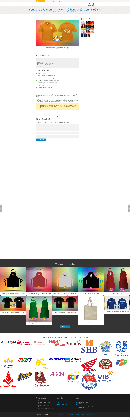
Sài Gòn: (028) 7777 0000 (83, 402)
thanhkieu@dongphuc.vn (83, 404)
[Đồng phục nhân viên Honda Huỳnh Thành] (89, 364)
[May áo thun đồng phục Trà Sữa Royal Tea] (88, 31)
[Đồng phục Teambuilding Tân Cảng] (89, 380)
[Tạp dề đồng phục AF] (117, 281)
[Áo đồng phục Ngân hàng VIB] (105, 376)
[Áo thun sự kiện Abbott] (73, 360)
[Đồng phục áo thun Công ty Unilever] (122, 349)
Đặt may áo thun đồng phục (64, 402)
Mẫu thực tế (77, 414)
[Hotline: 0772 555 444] (77, 403)
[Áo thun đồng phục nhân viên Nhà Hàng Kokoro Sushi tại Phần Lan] (65, 305)
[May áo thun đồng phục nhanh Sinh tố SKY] (92, 31)
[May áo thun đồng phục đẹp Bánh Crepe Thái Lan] (88, 35)
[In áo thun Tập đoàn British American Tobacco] (8, 363)
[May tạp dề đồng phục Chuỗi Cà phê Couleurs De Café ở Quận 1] (13, 281)
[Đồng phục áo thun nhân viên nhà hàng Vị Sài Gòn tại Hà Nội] (57, 33)
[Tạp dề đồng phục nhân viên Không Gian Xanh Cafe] (39, 310)
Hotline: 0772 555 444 (82, 403)
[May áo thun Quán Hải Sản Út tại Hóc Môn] (92, 23)
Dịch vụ (82, 414)
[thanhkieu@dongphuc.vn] (77, 404)
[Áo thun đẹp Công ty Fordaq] (83, 27)
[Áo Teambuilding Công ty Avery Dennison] (24, 342)
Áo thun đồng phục (61, 11)
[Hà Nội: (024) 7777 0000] (77, 400)
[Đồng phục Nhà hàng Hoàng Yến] (41, 342)
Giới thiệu (66, 414)
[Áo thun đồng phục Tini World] (105, 348)
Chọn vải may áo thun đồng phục (65, 401)
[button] (47, 4)
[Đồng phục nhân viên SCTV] (73, 377)
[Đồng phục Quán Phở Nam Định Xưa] (88, 23)
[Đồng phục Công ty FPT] (122, 362)
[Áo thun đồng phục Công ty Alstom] (8, 342)
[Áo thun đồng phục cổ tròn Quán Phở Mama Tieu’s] (13, 305)
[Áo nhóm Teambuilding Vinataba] (8, 379)
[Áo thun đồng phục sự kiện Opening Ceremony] (83, 23)
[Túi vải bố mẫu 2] (91, 310)
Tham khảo (87, 414)
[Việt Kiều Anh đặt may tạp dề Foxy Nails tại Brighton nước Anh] (39, 281)
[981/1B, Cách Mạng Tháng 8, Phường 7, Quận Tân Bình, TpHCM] (77, 406)
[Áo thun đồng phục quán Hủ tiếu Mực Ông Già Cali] (41, 379)
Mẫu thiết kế (71, 414)
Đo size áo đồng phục (62, 404)
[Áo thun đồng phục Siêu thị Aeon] (57, 374)
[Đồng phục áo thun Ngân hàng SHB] (89, 346)
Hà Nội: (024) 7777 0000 (83, 401)
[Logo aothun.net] (91, 4)
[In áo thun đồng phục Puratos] (73, 342)
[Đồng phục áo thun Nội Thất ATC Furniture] (41, 363)
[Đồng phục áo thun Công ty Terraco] (57, 359)
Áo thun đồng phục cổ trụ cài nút (71, 11)
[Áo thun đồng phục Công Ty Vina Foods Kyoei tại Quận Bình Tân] (83, 31)
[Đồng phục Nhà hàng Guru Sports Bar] (24, 376)
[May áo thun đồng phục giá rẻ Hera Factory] (88, 27)
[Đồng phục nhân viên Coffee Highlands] (105, 364)
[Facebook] (93, 1)
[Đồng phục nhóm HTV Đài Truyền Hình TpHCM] (24, 360)
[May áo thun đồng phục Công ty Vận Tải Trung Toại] (83, 35)
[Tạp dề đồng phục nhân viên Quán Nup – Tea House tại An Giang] (65, 281)
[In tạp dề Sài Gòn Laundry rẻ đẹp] (91, 281)
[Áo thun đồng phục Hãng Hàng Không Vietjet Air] (57, 343)
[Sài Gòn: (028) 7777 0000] (77, 402)
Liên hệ (92, 414)
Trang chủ (54, 11)
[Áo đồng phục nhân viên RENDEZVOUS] (92, 27)
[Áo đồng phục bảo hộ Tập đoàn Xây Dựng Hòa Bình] (117, 305)
